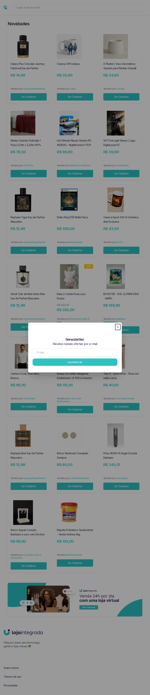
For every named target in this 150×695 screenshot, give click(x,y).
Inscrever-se (75, 362)
